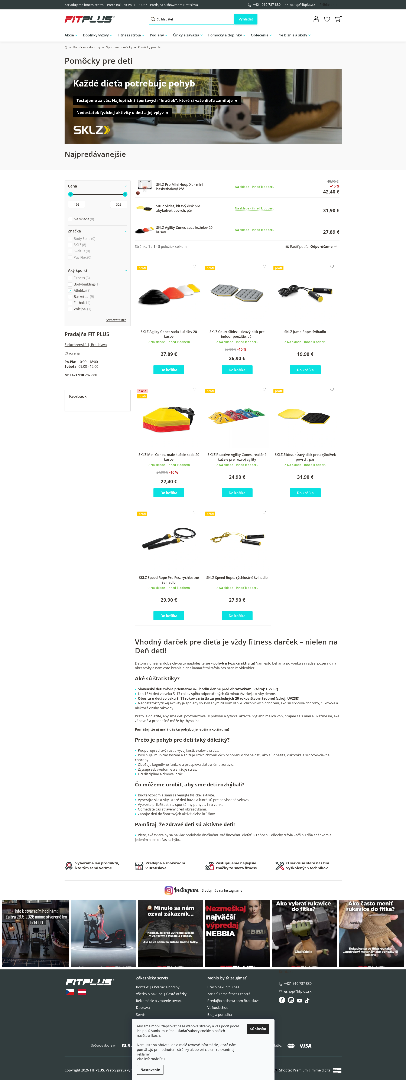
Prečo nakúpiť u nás (223, 987)
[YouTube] (300, 1002)
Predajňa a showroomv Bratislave (165, 865)
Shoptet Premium (293, 1070)
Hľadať (245, 19)
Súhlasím (258, 1029)
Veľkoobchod (217, 1007)
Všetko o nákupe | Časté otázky (161, 994)
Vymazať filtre (116, 320)
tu (163, 1059)
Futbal (81, 303)
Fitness (81, 278)
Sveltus (81, 251)
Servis (141, 1014)
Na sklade (83, 219)
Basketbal (83, 297)
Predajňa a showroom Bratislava (174, 5)
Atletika (81, 290)
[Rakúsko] (82, 992)
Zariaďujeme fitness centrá (84, 5)
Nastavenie (150, 1069)
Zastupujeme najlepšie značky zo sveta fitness (236, 865)
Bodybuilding (86, 284)
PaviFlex (82, 257)
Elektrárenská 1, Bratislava (86, 344)
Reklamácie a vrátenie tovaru (159, 1000)
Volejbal (82, 309)
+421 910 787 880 (267, 4)
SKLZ (79, 245)
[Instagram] (291, 1000)
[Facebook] (282, 1000)
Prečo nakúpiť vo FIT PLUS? (127, 5)
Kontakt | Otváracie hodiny (157, 987)
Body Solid (84, 239)
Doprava (143, 1007)
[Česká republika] (70, 992)
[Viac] (335, 34)
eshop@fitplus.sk (302, 4)
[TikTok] (307, 1002)
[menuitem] (72, 35)
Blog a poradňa (219, 1014)
